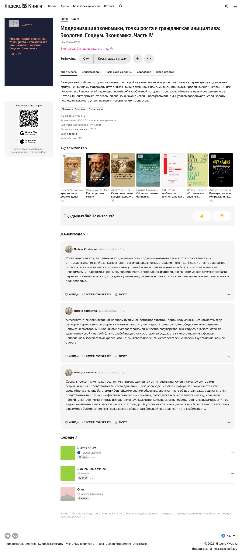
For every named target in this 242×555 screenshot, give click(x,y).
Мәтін (64, 18)
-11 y (121, 249)
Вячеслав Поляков (72, 189)
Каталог (109, 6)
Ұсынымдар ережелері (115, 544)
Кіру (234, 6)
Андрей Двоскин (220, 189)
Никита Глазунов (147, 189)
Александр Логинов (124, 189)
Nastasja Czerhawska (85, 249)
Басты (52, 6)
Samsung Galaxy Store (33, 149)
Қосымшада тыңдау (112, 58)
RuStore (17, 149)
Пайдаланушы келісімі (20, 544)
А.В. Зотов (168, 189)
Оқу (86, 58)
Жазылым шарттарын (81, 544)
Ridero (73, 133)
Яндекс (197, 548)
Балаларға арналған (86, 6)
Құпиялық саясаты (50, 544)
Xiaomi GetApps (39, 152)
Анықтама (140, 544)
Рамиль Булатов (70, 41)
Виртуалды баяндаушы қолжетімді (84, 48)
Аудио (64, 6)
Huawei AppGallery (19, 152)
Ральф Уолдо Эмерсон (100, 189)
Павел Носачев (197, 189)
